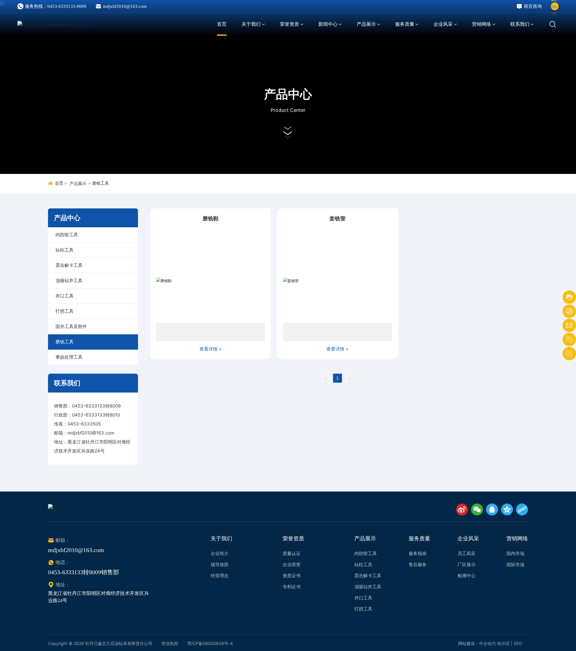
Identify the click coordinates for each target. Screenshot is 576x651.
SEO (518, 643)
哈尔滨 (503, 643)
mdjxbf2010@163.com (125, 6)
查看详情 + (211, 349)
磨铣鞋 (210, 218)
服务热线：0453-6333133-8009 (55, 6)
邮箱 (58, 433)
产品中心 (288, 94)
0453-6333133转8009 (96, 406)
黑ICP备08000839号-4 (210, 643)
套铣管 (337, 218)
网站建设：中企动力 (477, 643)
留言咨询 (533, 6)
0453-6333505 (84, 424)
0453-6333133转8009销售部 (83, 572)
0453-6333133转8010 (96, 415)
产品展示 (78, 183)
